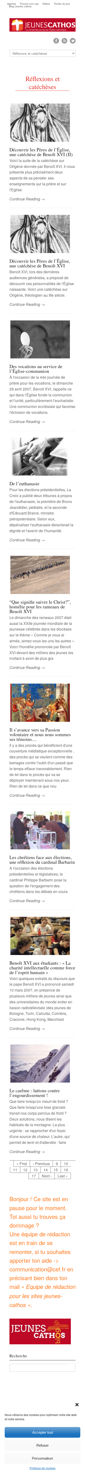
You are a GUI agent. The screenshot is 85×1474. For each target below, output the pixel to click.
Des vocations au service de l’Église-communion (35, 368)
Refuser (42, 1445)
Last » (63, 1176)
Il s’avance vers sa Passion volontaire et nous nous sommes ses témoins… (40, 734)
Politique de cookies (42, 1468)
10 (66, 1163)
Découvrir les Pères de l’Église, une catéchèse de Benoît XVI (39, 263)
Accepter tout (42, 1432)
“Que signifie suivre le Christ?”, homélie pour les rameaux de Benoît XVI (40, 607)
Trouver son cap (29, 3)
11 (15, 1169)
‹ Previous (41, 1163)
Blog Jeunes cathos (20, 6)
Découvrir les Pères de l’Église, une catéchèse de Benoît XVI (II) (41, 152)
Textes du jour (62, 3)
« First (22, 1163)
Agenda (11, 3)
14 (45, 1169)
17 (34, 1176)
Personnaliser (42, 1458)
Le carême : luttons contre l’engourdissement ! (34, 1092)
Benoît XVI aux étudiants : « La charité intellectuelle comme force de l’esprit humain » (42, 968)
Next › (47, 1176)
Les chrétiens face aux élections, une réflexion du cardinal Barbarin (42, 859)
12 (25, 1169)
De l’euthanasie (24, 483)
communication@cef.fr (37, 1269)
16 (66, 1169)
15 (56, 1169)
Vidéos (46, 3)
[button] (77, 1405)
